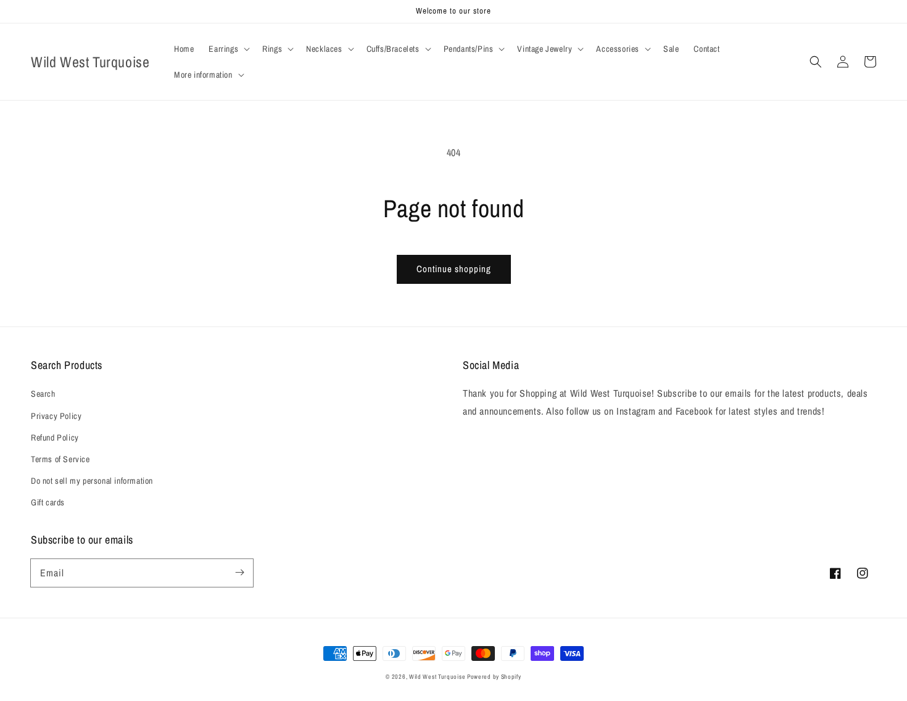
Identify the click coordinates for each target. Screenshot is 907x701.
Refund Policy (55, 437)
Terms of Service (60, 459)
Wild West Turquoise (438, 677)
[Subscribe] (239, 572)
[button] (228, 49)
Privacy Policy (56, 415)
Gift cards (48, 502)
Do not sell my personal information (92, 480)
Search (43, 393)
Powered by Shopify (494, 677)
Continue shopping (453, 268)
